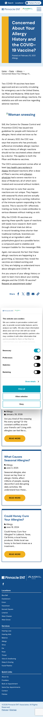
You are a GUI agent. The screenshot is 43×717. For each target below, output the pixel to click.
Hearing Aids (6, 634)
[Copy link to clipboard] (38, 294)
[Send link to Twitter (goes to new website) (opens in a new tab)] (23, 294)
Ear (3, 648)
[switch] (37, 358)
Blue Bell (5, 595)
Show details (30, 381)
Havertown (14, 606)
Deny (21, 404)
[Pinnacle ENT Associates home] (17, 9)
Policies (4, 694)
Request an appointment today (16, 283)
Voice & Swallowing (9, 659)
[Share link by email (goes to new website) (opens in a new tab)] (33, 294)
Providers (5, 680)
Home (4, 71)
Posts (11, 71)
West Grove (6, 620)
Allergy (19, 71)
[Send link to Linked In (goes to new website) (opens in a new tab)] (28, 294)
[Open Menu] (39, 9)
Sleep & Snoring (7, 662)
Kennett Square (7, 609)
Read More (15, 438)
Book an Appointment (10, 684)
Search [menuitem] (10, 3)
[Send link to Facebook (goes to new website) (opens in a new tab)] (18, 294)
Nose (4, 652)
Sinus (4, 645)
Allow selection (21, 396)
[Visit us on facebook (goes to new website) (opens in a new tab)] (3, 584)
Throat (4, 655)
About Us (5, 677)
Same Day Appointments (11, 687)
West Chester (7, 616)
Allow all (21, 389)
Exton (4, 602)
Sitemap (13, 710)
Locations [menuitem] (19, 3)
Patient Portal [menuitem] (33, 3)
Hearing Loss (6, 631)
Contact (5, 691)
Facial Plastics (7, 666)
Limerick (5, 613)
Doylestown (6, 599)
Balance (5, 638)
